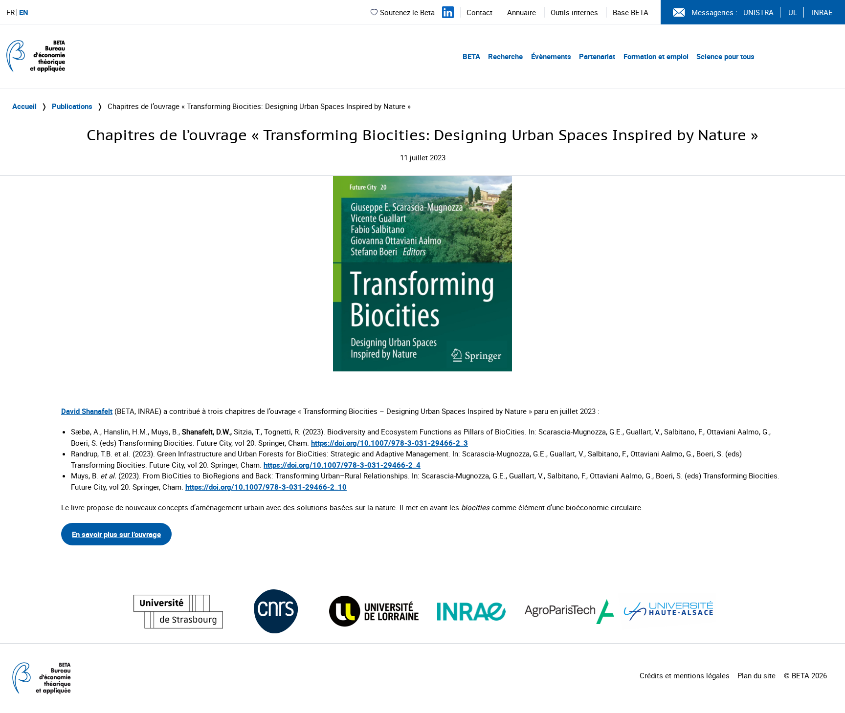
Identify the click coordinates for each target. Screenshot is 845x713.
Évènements (551, 56)
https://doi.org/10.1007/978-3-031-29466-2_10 (266, 487)
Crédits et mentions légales (685, 675)
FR (10, 12)
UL (792, 12)
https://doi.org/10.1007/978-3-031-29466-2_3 (389, 443)
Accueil (24, 106)
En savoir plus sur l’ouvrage (116, 534)
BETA (471, 56)
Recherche (505, 56)
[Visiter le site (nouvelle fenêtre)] (178, 611)
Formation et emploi (656, 56)
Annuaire (521, 12)
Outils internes (574, 12)
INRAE (822, 12)
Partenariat (597, 56)
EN (23, 12)
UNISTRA (758, 12)
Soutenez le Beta (407, 12)
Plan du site (756, 675)
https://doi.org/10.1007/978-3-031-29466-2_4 (342, 465)
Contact (479, 12)
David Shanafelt (86, 411)
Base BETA (630, 12)
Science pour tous (725, 56)
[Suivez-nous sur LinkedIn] (448, 12)
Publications (72, 106)
